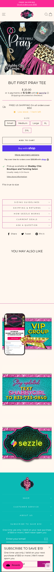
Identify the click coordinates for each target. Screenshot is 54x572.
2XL (27, 130)
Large (36, 123)
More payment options (27, 155)
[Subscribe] (46, 539)
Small (10, 123)
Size (27, 118)
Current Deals (27, 219)
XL (45, 123)
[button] (27, 92)
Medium (22, 123)
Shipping (15, 95)
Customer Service (26, 507)
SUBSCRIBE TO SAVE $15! (26, 524)
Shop (26, 498)
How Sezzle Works (27, 214)
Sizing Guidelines (27, 202)
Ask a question (27, 225)
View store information (17, 177)
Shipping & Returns (27, 208)
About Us (26, 515)
